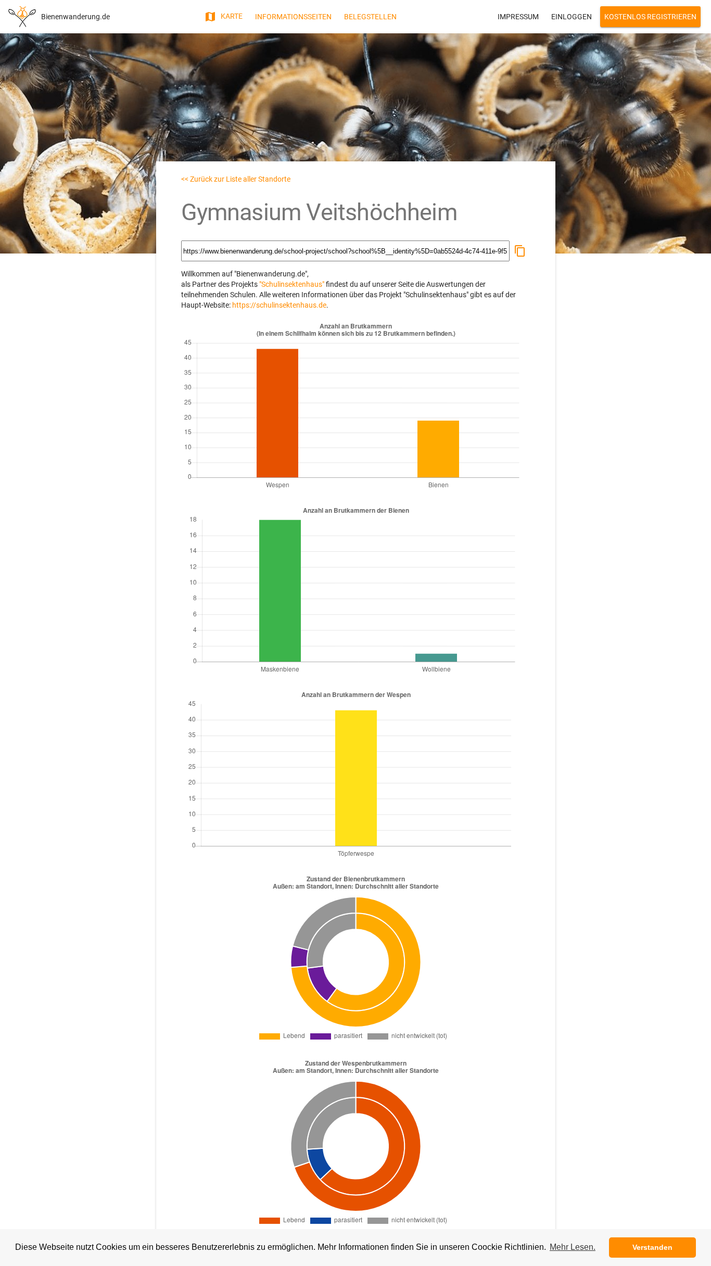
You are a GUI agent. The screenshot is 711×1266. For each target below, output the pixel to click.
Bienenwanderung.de (75, 16)
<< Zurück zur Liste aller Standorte (235, 179)
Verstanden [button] (652, 1247)
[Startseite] (22, 16)
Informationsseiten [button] (293, 16)
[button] (520, 250)
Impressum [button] (518, 16)
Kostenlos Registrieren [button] (650, 16)
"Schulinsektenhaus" (291, 284)
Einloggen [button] (571, 16)
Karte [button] (231, 16)
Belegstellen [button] (370, 16)
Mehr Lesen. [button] (572, 1247)
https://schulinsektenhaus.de (279, 305)
